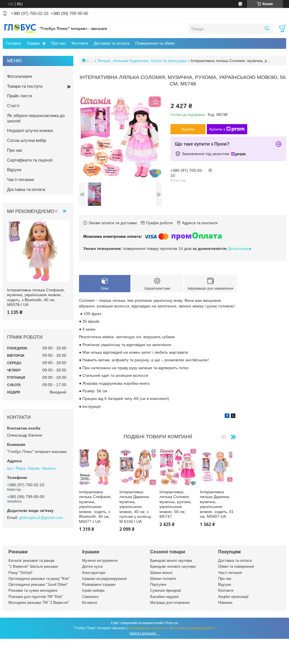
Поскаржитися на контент (149, 628)
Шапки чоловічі (163, 578)
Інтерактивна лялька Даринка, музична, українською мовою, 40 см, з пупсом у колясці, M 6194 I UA (135, 507)
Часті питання (20, 179)
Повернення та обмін (155, 43)
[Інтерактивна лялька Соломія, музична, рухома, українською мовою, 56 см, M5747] (177, 466)
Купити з (217, 129)
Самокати (90, 597)
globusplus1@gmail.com (41, 517)
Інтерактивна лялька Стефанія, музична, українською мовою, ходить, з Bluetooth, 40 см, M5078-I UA (36, 297)
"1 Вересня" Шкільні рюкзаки (33, 566)
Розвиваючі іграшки (98, 584)
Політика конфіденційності (193, 628)
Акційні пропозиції (233, 597)
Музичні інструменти (99, 560)
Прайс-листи (19, 95)
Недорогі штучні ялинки (30, 130)
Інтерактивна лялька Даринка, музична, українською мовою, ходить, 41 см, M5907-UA (217, 504)
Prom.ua (171, 623)
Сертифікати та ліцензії (29, 160)
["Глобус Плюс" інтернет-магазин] (20, 28)
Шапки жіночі (161, 573)
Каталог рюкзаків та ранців (31, 560)
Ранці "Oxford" (20, 573)
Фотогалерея (19, 76)
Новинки (225, 602)
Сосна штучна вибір (26, 140)
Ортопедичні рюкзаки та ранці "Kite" (39, 578)
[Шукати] (266, 29)
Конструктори (93, 573)
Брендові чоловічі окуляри (173, 566)
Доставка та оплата (112, 43)
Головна (13, 43)
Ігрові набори (93, 590)
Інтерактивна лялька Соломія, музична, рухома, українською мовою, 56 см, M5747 (175, 504)
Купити (187, 129)
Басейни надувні (164, 597)
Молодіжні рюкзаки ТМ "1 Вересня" (38, 602)
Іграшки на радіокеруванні (104, 578)
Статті (13, 105)
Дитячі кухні (92, 566)
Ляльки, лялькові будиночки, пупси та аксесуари (142, 60)
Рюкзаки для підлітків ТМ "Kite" (35, 597)
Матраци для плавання (170, 602)
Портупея (158, 584)
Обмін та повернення (236, 566)
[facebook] (227, 416)
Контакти (80, 43)
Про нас (58, 43)
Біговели (89, 602)
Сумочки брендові (165, 590)
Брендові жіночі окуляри (171, 560)
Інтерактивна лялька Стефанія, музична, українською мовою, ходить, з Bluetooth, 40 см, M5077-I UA (95, 507)
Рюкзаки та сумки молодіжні (32, 590)
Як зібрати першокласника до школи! (36, 118)
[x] (233, 416)
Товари (33, 43)
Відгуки (14, 169)
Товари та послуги (24, 86)
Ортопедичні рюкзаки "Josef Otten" (38, 584)
